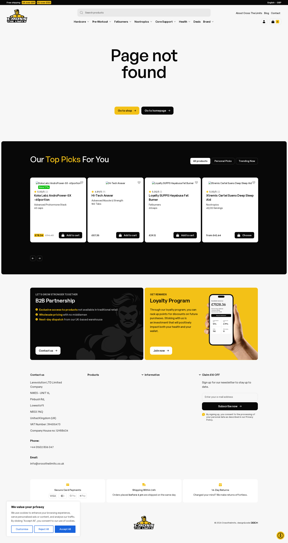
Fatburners (121, 21)
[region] (43, 518)
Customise (22, 529)
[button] (264, 21)
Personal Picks (223, 161)
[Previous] (33, 258)
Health (183, 21)
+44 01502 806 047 (42, 447)
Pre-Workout (100, 21)
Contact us (46, 350)
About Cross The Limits (249, 13)
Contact (275, 13)
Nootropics (141, 21)
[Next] (39, 258)
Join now (159, 350)
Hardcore (80, 21)
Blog (266, 13)
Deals (197, 21)
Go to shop (125, 110)
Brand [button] (206, 21)
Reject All (44, 529)
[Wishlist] (82, 183)
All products (200, 161)
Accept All (65, 529)
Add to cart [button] (73, 235)
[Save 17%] (58, 183)
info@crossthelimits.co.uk (47, 463)
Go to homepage (155, 110)
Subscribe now (228, 406)
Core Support (164, 21)
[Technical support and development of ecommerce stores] (254, 523)
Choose (247, 235)
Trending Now (247, 161)
